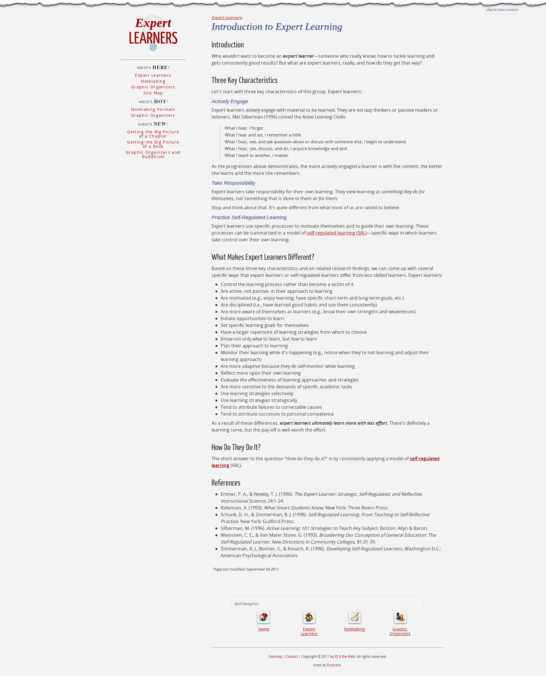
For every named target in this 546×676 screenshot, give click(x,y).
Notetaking (153, 81)
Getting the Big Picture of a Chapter (153, 134)
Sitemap (275, 656)
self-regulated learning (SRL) (337, 233)
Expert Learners (153, 75)
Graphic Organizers (153, 87)
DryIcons (334, 665)
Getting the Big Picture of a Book (153, 144)
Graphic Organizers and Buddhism (153, 154)
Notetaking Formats (153, 109)
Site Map (153, 93)
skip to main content (502, 9)
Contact (292, 656)
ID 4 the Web (345, 656)
